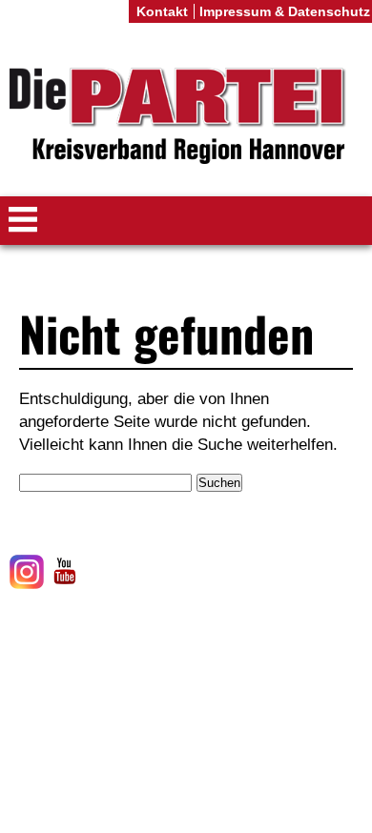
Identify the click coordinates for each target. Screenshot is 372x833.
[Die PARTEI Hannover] (186, 117)
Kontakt (162, 11)
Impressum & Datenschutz (284, 11)
